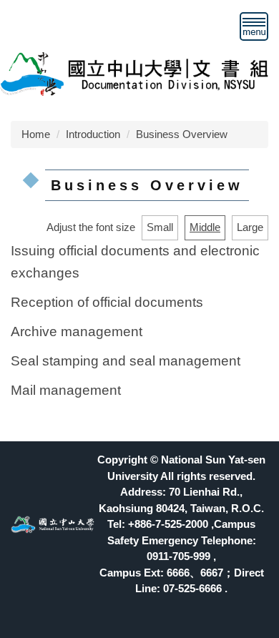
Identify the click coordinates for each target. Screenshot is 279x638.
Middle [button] (205, 227)
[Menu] (254, 26)
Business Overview (181, 134)
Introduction (93, 134)
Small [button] (160, 227)
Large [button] (250, 227)
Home (35, 134)
